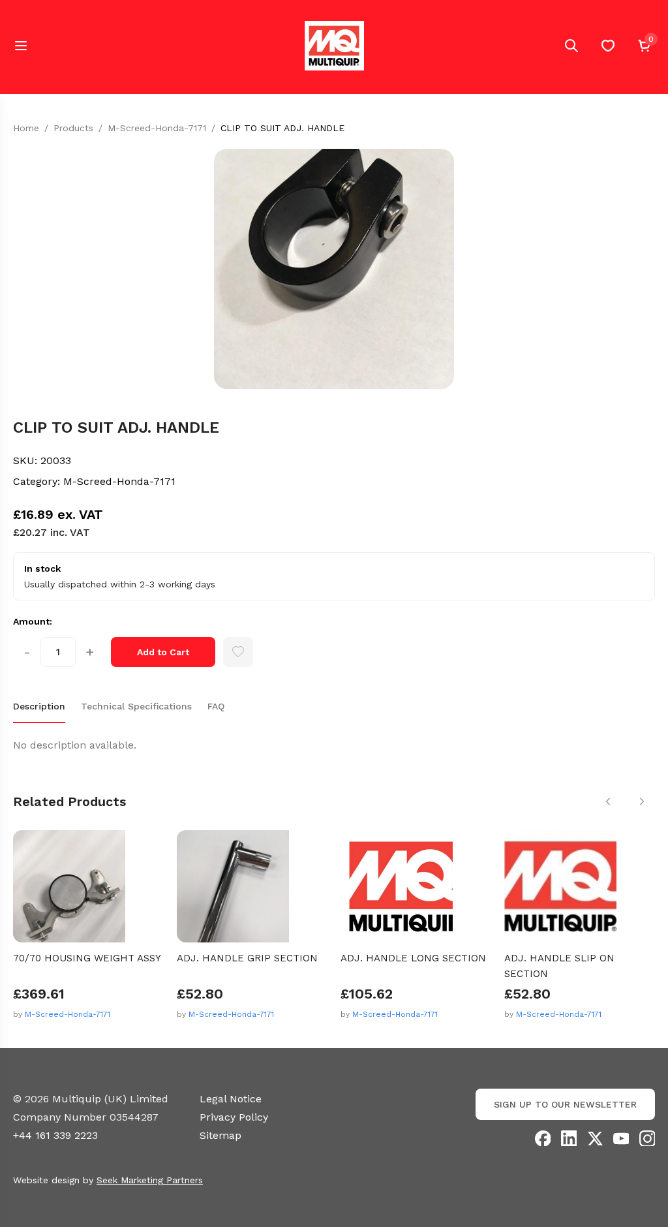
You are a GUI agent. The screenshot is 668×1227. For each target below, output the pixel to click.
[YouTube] (621, 1138)
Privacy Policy (234, 1117)
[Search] (571, 45)
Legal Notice (231, 1099)
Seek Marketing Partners (150, 1180)
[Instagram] (647, 1138)
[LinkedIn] (569, 1138)
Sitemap (220, 1135)
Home (26, 128)
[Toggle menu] (21, 46)
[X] (595, 1138)
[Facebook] (543, 1138)
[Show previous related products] (608, 801)
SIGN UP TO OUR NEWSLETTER (565, 1104)
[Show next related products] (642, 801)
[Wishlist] (608, 45)
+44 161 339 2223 (55, 1135)
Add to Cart (163, 652)
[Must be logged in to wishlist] (238, 652)
